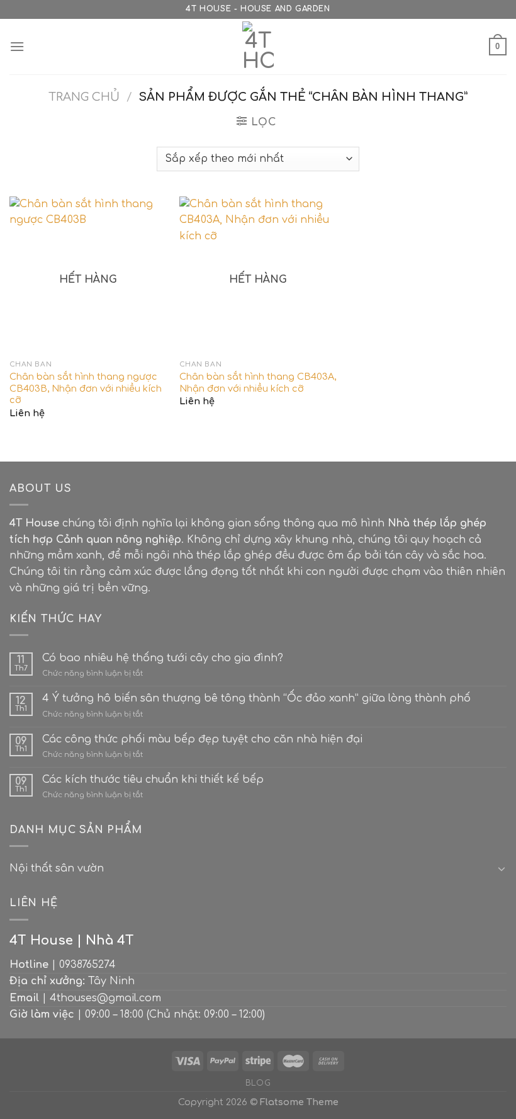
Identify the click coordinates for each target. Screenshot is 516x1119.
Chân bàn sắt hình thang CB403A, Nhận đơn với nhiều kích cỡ (257, 383)
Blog (258, 1083)
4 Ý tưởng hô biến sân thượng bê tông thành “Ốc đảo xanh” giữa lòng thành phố (256, 698)
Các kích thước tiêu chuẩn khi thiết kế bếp (153, 779)
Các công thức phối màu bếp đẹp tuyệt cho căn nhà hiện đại (202, 739)
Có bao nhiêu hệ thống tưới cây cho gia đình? (162, 658)
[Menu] (17, 46)
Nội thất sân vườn (56, 868)
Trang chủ (84, 97)
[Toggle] (501, 868)
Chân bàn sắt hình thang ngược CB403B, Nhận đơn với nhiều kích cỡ (85, 388)
